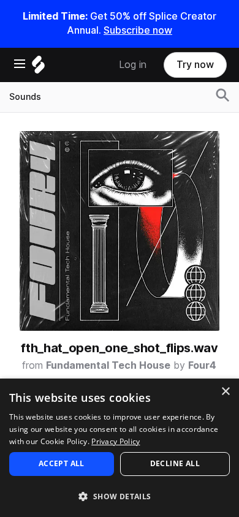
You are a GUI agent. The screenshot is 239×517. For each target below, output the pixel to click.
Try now (195, 64)
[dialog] (119, 448)
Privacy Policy (115, 441)
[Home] (38, 68)
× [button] (225, 391)
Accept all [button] (62, 463)
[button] (119, 496)
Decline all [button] (175, 463)
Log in (132, 64)
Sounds (25, 97)
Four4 (202, 365)
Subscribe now (138, 30)
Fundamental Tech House (108, 365)
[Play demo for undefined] (119, 231)
